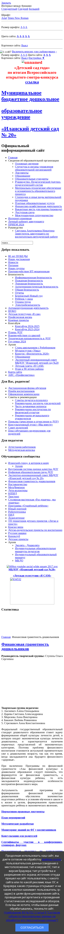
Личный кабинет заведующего (26, 221)
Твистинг (13, 496)
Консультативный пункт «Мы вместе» (30, 424)
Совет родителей (18, 427)
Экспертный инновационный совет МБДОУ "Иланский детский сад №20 (37, 361)
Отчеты (19, 292)
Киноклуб (14, 536)
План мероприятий (13, 817)
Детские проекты (18, 539)
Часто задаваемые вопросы (30, 406)
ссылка (32, 82)
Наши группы (16, 268)
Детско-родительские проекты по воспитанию (35, 530)
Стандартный (9, 8)
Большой (34, 8)
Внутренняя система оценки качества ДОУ (33, 469)
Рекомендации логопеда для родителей (38, 403)
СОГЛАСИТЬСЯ (32, 927)
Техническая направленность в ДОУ (29, 338)
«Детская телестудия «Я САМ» (32, 575)
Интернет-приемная (20, 218)
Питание (13, 265)
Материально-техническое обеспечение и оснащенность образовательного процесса (38, 191)
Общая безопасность (27, 289)
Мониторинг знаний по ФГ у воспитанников (28, 829)
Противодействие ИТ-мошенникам (28, 271)
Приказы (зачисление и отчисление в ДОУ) (33, 421)
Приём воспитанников (21, 391)
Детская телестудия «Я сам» (24, 314)
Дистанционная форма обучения (27, 388)
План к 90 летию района (29, 368)
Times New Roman (18, 18)
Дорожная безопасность (29, 283)
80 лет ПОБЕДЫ (18, 256)
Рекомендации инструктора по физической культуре (33, 411)
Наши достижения (19, 259)
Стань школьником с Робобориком (35, 347)
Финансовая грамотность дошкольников (31, 481)
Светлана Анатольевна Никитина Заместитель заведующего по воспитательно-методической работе (36, 233)
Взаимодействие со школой (24, 335)
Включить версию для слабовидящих (33, 51)
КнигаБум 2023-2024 (27, 329)
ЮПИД (12, 493)
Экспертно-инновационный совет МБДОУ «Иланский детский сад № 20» (33, 477)
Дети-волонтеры (17, 490)
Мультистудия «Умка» (28, 350)
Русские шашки (17, 533)
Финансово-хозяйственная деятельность (38, 206)
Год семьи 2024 (17, 341)
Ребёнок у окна (24, 298)
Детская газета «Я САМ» (29, 365)
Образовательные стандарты (31, 178)
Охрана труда (23, 301)
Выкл (24, 45)
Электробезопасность (27, 304)
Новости (13, 262)
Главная (12, 157)
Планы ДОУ (15, 332)
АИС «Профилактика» (21, 375)
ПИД (11, 514)
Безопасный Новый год (28, 295)
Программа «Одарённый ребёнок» (28, 505)
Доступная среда (24, 212)
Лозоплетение (16, 517)
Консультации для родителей (19, 835)
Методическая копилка (21, 450)
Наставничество (17, 484)
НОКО (12, 311)
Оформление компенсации (23, 394)
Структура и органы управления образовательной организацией (34, 168)
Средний (23, 8)
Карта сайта (15, 372)
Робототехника (17, 511)
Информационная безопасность (33, 277)
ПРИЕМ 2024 (16, 224)
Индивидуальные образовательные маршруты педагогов (35, 550)
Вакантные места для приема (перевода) (38, 209)
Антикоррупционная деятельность (28, 308)
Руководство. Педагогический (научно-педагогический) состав (38, 183)
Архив (19, 466)
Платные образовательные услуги (35, 203)
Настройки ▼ (37, 58)
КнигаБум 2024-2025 (27, 326)
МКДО (19, 560)
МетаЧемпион (16, 487)
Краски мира (15, 527)
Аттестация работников (22, 447)
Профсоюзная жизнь (20, 317)
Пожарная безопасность (29, 280)
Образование (22, 175)
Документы (22, 172)
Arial (4, 18)
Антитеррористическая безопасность (36, 286)
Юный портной (17, 508)
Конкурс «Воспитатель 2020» (32, 353)
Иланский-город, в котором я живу (28, 463)
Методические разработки (17, 823)
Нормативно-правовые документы (23, 811)
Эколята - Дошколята (27, 545)
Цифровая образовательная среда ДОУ (30, 472)
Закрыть (6, 2)
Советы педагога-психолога (31, 400)
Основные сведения (26, 163)
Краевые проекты (18, 320)
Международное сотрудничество (34, 215)
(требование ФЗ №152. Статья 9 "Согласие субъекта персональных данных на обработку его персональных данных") (32, 916)
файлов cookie (51, 859)
